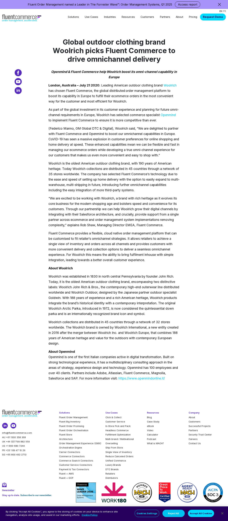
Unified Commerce (115, 460)
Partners (165, 17)
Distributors (111, 478)
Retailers (110, 473)
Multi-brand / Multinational (119, 439)
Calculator (152, 434)
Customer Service (115, 421)
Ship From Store (114, 447)
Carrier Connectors (69, 452)
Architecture (66, 439)
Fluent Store (65, 434)
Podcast (151, 439)
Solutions (73, 17)
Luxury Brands (113, 465)
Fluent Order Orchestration (73, 430)
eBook (150, 426)
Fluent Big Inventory (69, 421)
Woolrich (170, 85)
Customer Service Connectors (75, 465)
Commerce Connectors (72, 456)
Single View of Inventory (118, 452)
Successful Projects (200, 426)
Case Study (153, 421)
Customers (147, 17)
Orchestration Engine (70, 447)
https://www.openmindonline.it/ (141, 378)
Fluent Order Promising (71, 426)
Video (150, 430)
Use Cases (91, 17)
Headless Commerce (117, 430)
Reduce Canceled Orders (119, 456)
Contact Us (195, 443)
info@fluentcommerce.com (17, 433)
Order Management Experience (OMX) (80, 443)
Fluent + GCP (66, 478)
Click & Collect (113, 417)
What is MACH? (155, 443)
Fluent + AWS (66, 473)
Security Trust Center (200, 434)
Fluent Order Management (73, 417)
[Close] (222, 513)
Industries (110, 17)
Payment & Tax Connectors (74, 469)
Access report (187, 4)
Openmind (168, 115)
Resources (128, 17)
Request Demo (213, 17)
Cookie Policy (90, 515)
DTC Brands (112, 469)
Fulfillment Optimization (118, 434)
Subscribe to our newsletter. (36, 495)
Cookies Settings (147, 513)
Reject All (173, 513)
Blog (149, 417)
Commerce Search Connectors (76, 460)
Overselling (111, 443)
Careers (193, 439)
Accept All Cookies (201, 513)
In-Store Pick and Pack (118, 426)
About (179, 17)
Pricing (193, 17)
